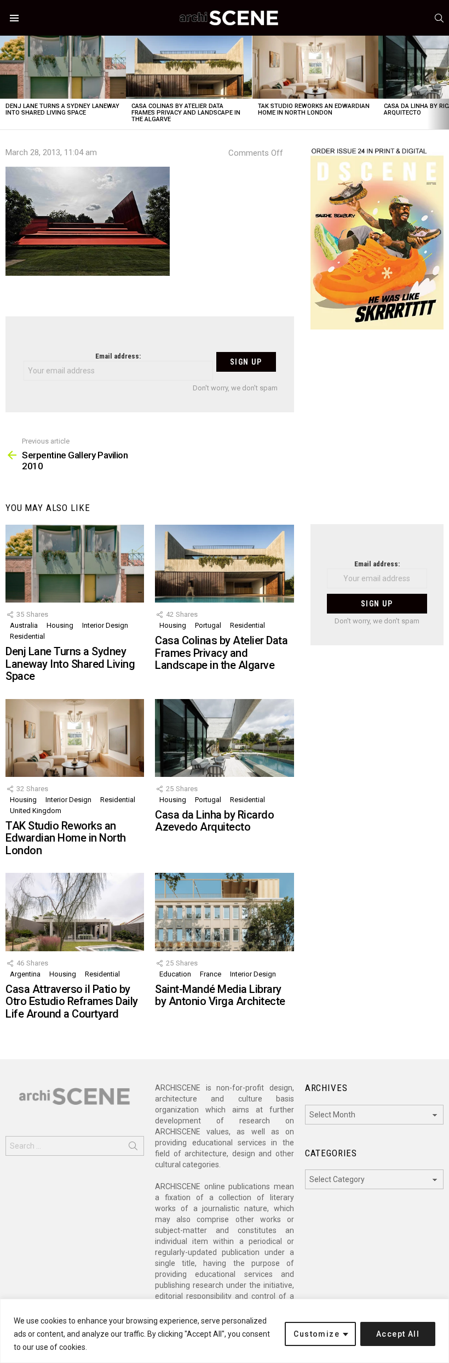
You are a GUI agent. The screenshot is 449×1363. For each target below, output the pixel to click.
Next (443, 82)
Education (175, 974)
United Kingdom (35, 811)
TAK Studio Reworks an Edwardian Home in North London (314, 109)
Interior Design (105, 625)
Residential (27, 636)
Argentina (25, 974)
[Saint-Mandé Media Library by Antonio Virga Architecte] (224, 912)
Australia (24, 625)
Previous (5, 82)
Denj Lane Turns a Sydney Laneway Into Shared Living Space (62, 109)
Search (133, 1148)
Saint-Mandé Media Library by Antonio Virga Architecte (220, 995)
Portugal (208, 625)
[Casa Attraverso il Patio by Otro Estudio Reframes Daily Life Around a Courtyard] (74, 912)
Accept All (397, 1334)
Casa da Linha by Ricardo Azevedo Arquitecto (214, 821)
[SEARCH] (439, 18)
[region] (224, 1331)
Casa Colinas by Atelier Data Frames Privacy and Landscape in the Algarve (185, 113)
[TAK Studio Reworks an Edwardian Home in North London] (315, 67)
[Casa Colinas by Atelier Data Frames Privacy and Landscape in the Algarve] (189, 67)
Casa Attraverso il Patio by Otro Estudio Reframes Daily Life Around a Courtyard (71, 1001)
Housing (60, 625)
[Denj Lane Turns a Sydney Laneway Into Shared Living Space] (63, 67)
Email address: (118, 356)
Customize (316, 1334)
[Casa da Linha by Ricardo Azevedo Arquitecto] (224, 738)
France (210, 974)
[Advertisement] (377, 434)
